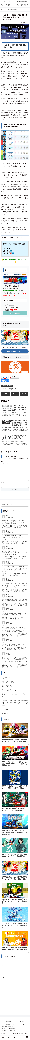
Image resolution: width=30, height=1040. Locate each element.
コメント (4, 463)
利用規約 (22, 1021)
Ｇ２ (3, 969)
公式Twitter (5, 709)
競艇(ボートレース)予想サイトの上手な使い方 (15, 695)
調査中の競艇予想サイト (9, 690)
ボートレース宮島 (7, 388)
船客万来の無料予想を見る (15, 351)
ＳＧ (3, 961)
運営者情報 (8, 1021)
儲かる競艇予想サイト (8, 686)
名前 (2, 482)
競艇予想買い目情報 (7, 385)
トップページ (6, 678)
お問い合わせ (6, 713)
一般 (15, 388)
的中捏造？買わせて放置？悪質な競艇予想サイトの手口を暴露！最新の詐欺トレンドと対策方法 (15, 703)
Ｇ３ (3, 973)
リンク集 (22, 1024)
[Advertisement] (15, 997)
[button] (27, 505)
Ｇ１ (3, 965)
